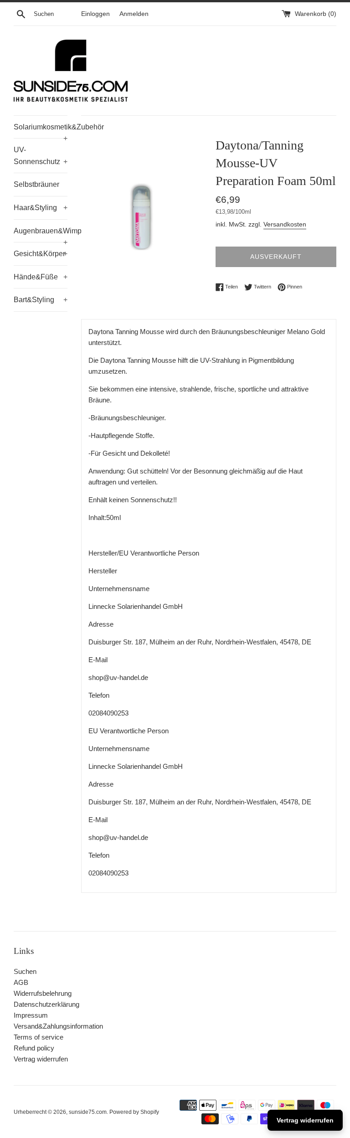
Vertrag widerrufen (41, 1059)
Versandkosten (284, 224)
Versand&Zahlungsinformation (58, 1026)
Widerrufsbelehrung (43, 993)
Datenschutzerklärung (46, 1004)
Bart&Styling (40, 300)
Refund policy (34, 1048)
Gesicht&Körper (40, 253)
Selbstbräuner (36, 184)
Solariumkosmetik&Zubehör (40, 131)
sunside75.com (88, 1112)
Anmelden (134, 13)
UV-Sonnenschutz (40, 155)
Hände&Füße (40, 277)
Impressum (31, 1015)
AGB (21, 982)
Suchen (25, 971)
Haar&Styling (40, 207)
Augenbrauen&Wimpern (40, 234)
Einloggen (95, 13)
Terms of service (38, 1037)
